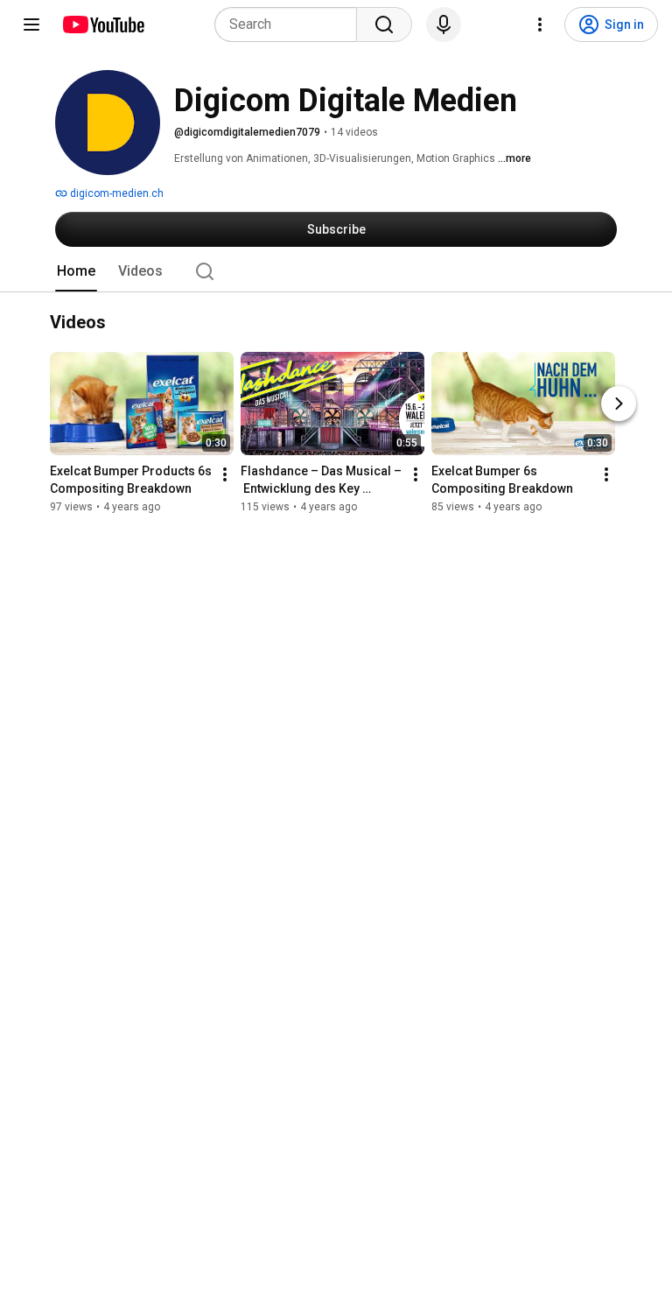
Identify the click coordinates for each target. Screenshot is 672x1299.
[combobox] (291, 24)
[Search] (384, 24)
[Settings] (539, 24)
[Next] (618, 403)
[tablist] (336, 271)
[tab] (76, 271)
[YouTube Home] (103, 24)
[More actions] (224, 474)
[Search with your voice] (443, 24)
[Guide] (31, 24)
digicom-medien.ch (115, 193)
